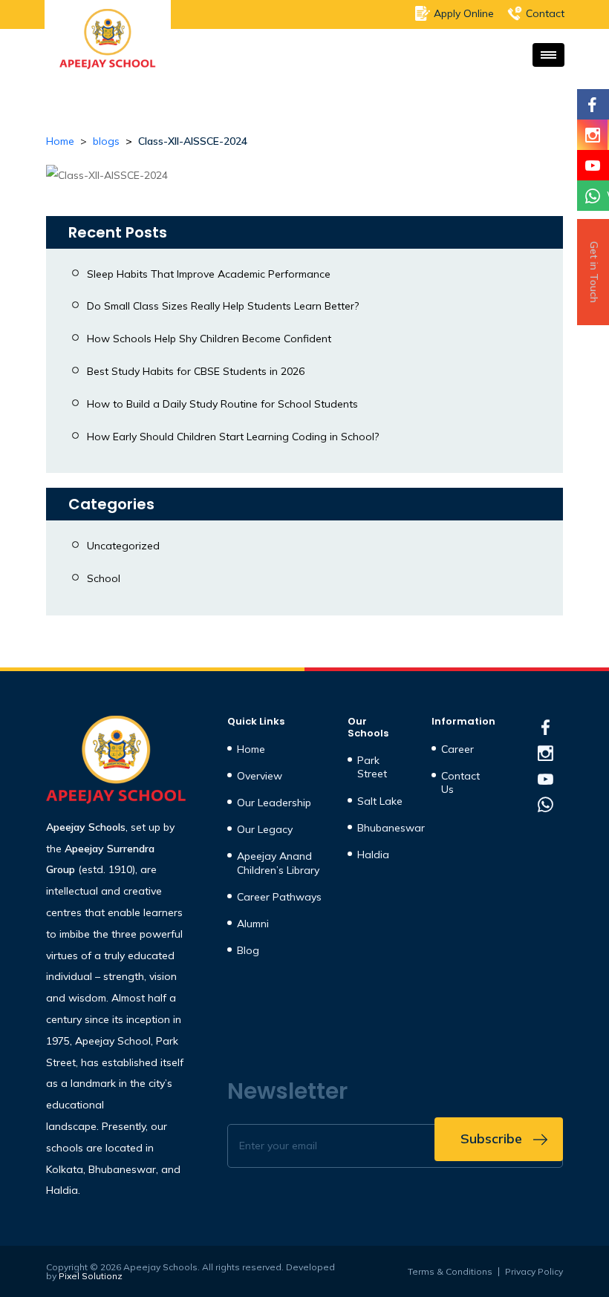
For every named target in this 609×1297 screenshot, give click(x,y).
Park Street (372, 767)
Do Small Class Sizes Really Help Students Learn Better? (223, 306)
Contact (545, 13)
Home (60, 141)
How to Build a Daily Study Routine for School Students (222, 404)
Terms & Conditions (450, 1271)
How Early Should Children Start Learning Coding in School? (233, 436)
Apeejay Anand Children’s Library (278, 862)
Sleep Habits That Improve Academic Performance (208, 274)
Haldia (373, 854)
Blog (248, 950)
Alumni (253, 923)
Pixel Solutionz (91, 1276)
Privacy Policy (534, 1271)
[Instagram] (592, 135)
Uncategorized (123, 545)
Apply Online (464, 13)
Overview (259, 776)
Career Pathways (279, 897)
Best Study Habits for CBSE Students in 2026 (195, 371)
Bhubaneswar (391, 827)
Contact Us (460, 782)
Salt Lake (380, 801)
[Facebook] (592, 104)
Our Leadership (274, 802)
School (103, 578)
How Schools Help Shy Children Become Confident (209, 338)
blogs (106, 141)
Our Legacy (265, 829)
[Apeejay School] (116, 760)
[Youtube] (592, 165)
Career (457, 749)
